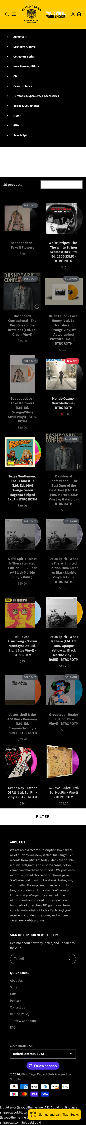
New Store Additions (26, 66)
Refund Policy (19, 1014)
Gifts (16, 125)
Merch (17, 115)
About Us (16, 980)
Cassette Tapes (22, 86)
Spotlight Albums (24, 47)
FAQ (13, 1027)
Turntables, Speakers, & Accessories (36, 96)
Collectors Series (24, 56)
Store (13, 987)
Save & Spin (20, 135)
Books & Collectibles (26, 106)
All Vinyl (18, 37)
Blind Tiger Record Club (37, 1074)
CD (15, 76)
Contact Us (17, 1007)
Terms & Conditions (23, 1021)
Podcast (15, 1000)
